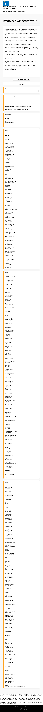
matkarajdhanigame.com (9, 295)
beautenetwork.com (8, 675)
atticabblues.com (8, 588)
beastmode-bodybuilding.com (10, 287)
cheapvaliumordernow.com (10, 420)
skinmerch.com (8, 515)
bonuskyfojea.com (8, 439)
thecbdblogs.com (8, 263)
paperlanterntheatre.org (9, 576)
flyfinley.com (7, 303)
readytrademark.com (9, 659)
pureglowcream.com (9, 208)
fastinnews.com (8, 450)
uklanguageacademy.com (10, 280)
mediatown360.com (8, 249)
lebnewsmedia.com (8, 539)
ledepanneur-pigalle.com (9, 229)
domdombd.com (8, 446)
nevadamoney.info (8, 227)
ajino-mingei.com (8, 529)
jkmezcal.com (7, 428)
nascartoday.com (8, 635)
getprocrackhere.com (9, 448)
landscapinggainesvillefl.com (10, 628)
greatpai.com (7, 574)
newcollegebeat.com (9, 512)
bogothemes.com (8, 527)
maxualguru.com (8, 322)
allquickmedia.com (8, 197)
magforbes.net (7, 167)
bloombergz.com (8, 177)
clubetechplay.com (8, 444)
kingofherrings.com (8, 201)
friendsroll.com (8, 543)
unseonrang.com (8, 357)
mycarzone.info (8, 394)
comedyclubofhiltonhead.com (10, 416)
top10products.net (8, 284)
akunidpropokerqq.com (9, 553)
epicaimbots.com (8, 601)
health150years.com (9, 161)
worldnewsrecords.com (9, 405)
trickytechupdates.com (9, 259)
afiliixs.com (7, 581)
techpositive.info (8, 355)
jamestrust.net (7, 185)
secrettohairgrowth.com (9, 210)
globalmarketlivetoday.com (10, 611)
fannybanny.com (8, 451)
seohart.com (7, 663)
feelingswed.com (8, 607)
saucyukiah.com (8, 134)
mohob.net (7, 316)
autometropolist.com (9, 589)
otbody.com (7, 183)
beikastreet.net (8, 135)
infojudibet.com (8, 291)
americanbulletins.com (9, 584)
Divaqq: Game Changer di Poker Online (21, 79)
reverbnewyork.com (8, 514)
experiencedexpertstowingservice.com (12, 411)
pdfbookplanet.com (8, 366)
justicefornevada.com (9, 347)
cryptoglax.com (8, 525)
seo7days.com (7, 206)
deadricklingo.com (8, 384)
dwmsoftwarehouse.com (9, 599)
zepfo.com (7, 646)
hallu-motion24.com (9, 240)
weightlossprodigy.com (9, 318)
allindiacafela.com (8, 244)
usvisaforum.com (8, 516)
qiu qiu (6, 119)
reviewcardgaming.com (9, 409)
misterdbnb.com (8, 427)
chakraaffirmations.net (9, 307)
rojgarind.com (7, 334)
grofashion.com (8, 462)
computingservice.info (9, 353)
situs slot (25, 696)
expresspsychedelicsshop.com (11, 604)
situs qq (17, 695)
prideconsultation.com (9, 304)
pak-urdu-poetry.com (9, 358)
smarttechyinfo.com (9, 319)
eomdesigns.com (8, 389)
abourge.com (7, 580)
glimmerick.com (8, 510)
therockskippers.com (9, 241)
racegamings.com (8, 466)
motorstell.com (8, 159)
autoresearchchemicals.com (10, 264)
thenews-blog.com (8, 650)
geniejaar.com (7, 311)
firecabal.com (7, 608)
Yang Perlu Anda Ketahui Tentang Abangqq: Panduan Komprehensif (18, 106)
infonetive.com (8, 220)
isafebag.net (7, 175)
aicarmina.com (7, 503)
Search (6, 88)
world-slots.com (8, 297)
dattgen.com (7, 595)
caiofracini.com (8, 354)
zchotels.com (7, 644)
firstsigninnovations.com (10, 147)
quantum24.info (8, 397)
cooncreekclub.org (8, 139)
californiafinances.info (9, 224)
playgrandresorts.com (9, 471)
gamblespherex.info (8, 386)
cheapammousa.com (9, 569)
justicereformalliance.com (10, 523)
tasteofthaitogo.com (9, 212)
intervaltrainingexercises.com (10, 429)
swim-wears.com (8, 150)
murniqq (17, 700)
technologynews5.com (9, 647)
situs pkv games (36, 694)
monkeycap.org (8, 169)
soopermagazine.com (9, 657)
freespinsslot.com (8, 326)
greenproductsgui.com (9, 331)
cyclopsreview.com (8, 593)
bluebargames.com (8, 144)
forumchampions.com (9, 143)
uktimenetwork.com (8, 487)
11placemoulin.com (8, 314)
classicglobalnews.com (9, 681)
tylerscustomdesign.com (9, 154)
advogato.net (7, 174)
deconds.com (7, 685)
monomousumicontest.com (10, 382)
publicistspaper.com (9, 667)
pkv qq (1, 694)
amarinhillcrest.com (8, 171)
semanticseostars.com (9, 338)
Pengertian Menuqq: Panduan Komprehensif (13, 96)
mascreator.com (8, 631)
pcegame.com (7, 640)
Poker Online (7, 74)
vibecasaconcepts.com (9, 396)
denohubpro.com (8, 370)
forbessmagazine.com (9, 609)
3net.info (6, 549)
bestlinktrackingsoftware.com (10, 435)
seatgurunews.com (8, 547)
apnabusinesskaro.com (9, 266)
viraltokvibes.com (8, 165)
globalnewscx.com (8, 363)
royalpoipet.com (8, 432)
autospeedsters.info (9, 380)
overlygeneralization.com (10, 343)
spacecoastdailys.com (9, 658)
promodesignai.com (8, 666)
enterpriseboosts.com (9, 178)
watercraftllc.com (8, 578)
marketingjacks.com (9, 256)
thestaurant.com (8, 433)
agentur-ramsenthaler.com (10, 388)
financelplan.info (8, 288)
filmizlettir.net (7, 136)
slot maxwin (25, 695)
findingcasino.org (8, 376)
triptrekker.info (7, 390)
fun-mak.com (7, 424)
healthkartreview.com (9, 616)
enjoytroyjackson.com (9, 600)
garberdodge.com (8, 148)
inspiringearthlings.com (9, 624)
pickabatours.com (8, 285)
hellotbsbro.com (8, 350)
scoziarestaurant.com (9, 662)
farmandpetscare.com (9, 351)
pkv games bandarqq (36, 698)
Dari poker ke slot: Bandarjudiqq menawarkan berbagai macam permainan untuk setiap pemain (21, 84)
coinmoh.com (7, 592)
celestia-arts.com (8, 142)
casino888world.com (9, 425)
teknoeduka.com (8, 648)
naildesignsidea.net (8, 573)
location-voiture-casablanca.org (11, 413)
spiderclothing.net (8, 545)
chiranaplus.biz (8, 233)
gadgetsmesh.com (8, 346)
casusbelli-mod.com (9, 537)
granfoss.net (7, 243)
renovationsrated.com (9, 661)
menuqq (13, 700)
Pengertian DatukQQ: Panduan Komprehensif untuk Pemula (16, 109)
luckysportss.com (8, 458)
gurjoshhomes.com (8, 533)
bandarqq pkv (10, 694)
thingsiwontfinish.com (9, 477)
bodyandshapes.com (9, 678)
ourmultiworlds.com (9, 138)
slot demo (23, 699)
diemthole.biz (7, 194)
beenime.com (7, 421)
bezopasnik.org (8, 214)
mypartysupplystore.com (9, 504)
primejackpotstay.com (9, 467)
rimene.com (7, 228)
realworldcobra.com (9, 377)
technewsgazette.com (9, 198)
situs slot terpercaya (32, 695)
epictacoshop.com (8, 221)
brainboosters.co (8, 499)
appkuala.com (7, 205)
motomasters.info (8, 393)
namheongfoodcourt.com (10, 236)
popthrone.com (8, 296)
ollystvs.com (7, 362)
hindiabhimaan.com (8, 260)
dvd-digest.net (7, 231)
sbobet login (2, 700)
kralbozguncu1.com (8, 627)
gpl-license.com (8, 612)
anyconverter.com (8, 190)
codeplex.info (7, 550)
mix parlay (28, 699)
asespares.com (8, 585)
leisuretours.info (8, 349)
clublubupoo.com (8, 436)
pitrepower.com (8, 248)
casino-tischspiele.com (9, 182)
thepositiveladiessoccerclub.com (11, 570)
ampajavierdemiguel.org (9, 498)
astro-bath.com (8, 560)
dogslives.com (7, 365)
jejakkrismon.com (8, 193)
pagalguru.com (7, 639)
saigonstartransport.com (10, 217)
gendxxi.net (7, 392)
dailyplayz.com (7, 447)
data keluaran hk (8, 118)
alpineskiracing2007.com (9, 245)
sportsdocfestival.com (9, 474)
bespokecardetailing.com (10, 554)
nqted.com (7, 636)
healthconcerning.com (9, 332)
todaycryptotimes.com (9, 651)
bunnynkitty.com (8, 213)
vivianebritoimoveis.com (9, 166)
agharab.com (7, 568)
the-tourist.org (7, 173)
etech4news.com (8, 603)
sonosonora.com (8, 541)
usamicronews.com (8, 460)
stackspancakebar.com (9, 235)
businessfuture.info (8, 289)
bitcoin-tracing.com (8, 677)
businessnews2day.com (9, 404)
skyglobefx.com (8, 385)
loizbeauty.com (8, 189)
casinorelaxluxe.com (9, 443)
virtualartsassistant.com (9, 417)
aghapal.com (7, 561)
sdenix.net (7, 170)
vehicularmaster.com (9, 495)
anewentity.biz (7, 204)
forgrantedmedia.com (9, 151)
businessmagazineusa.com (10, 400)
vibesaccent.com (8, 496)
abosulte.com (7, 670)
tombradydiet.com (8, 534)
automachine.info (8, 378)
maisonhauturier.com (9, 630)
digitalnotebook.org (8, 320)
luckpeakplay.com (8, 459)
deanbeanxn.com (8, 293)
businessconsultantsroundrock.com (12, 679)
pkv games (7, 123)
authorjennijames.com (9, 564)
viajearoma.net (7, 565)
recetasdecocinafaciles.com (10, 572)
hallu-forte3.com (8, 239)
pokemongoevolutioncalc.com (11, 463)
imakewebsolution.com (9, 299)
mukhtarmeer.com (8, 634)
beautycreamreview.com (9, 591)
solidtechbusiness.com (9, 408)
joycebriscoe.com (8, 502)
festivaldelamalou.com (9, 146)
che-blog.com (7, 300)
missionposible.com (9, 252)
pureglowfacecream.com (9, 200)
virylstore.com (7, 158)
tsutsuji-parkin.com (8, 566)
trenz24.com (7, 186)
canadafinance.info (8, 225)
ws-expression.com (8, 643)
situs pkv (21, 694)
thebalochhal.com (8, 494)
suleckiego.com (8, 267)
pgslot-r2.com (7, 642)
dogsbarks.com (8, 597)
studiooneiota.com (8, 374)
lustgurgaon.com (8, 310)
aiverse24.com (7, 671)
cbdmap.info (7, 292)
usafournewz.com (8, 492)
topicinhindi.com (8, 279)
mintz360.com (7, 315)
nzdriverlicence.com (9, 638)
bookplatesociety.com (9, 538)
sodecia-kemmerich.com (9, 423)
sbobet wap (12, 695)
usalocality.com (8, 491)
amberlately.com (8, 500)
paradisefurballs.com (9, 327)
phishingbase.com (8, 464)
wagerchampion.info (9, 381)
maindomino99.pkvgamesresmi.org (12, 703)
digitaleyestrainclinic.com (10, 251)
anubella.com (7, 673)
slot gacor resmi (15, 702)
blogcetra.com (7, 359)
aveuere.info (7, 328)
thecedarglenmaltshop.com (10, 276)
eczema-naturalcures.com (10, 558)
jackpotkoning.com (8, 454)
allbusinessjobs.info (9, 283)
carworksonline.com (9, 155)
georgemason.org (8, 277)
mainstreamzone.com (9, 339)
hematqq (21, 700)
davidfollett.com (8, 511)
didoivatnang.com (8, 596)
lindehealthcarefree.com (9, 281)
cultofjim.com (7, 508)
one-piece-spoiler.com (9, 373)
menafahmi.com (8, 632)
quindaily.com (7, 669)
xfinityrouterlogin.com (9, 255)
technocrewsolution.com (9, 163)
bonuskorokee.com (8, 440)
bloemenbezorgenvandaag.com (11, 209)
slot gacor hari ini (5, 695)
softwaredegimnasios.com (10, 655)
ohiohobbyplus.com (8, 526)
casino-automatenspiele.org (10, 181)
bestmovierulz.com (8, 518)
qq (5, 121)
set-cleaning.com (8, 665)
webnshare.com (8, 342)
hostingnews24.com (9, 620)
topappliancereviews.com (10, 258)
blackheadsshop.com (9, 412)
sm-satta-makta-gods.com (10, 654)
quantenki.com (7, 398)
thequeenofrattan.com (9, 369)
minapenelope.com (8, 522)
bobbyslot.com (8, 312)
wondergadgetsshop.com (10, 546)
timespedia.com (8, 192)
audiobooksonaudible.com (10, 674)
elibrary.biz (7, 557)
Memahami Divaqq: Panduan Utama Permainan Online (15, 103)
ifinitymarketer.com (8, 452)
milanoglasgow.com (8, 237)
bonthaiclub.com (8, 535)
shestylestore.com (8, 475)
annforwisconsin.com (9, 506)
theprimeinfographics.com (10, 419)
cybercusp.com (8, 682)
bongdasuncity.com (8, 323)
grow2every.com (8, 613)
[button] (39, 11)
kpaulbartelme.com (8, 415)
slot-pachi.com (8, 324)
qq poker (32, 700)
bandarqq (6, 125)
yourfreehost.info (8, 530)
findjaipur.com (7, 507)
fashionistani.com (8, 605)
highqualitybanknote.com (9, 619)
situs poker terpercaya (9, 122)
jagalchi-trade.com (8, 519)
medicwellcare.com (8, 401)
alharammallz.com (8, 582)
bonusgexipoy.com (8, 442)
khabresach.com (8, 262)
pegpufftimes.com (8, 140)
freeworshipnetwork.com (10, 577)
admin (6, 25)
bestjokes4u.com (8, 308)
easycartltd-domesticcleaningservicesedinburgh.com (15, 686)
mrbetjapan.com (8, 202)
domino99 (5, 694)
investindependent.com (9, 626)
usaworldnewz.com (8, 488)
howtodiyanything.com (9, 623)
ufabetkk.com (7, 196)
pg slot (20, 695)
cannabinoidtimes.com (9, 330)
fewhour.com (7, 335)
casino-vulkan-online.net (9, 247)
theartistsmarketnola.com (10, 232)
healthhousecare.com (9, 615)
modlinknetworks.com (9, 455)
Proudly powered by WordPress (21, 706)
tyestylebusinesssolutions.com (11, 431)
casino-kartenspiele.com (9, 179)
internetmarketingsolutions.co (11, 361)
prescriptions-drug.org (9, 162)
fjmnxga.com (7, 216)
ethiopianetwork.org (9, 345)
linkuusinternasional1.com (10, 542)
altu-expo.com (7, 562)
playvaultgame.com (8, 470)
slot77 (3, 703)
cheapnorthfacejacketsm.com (10, 531)
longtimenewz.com (8, 456)
